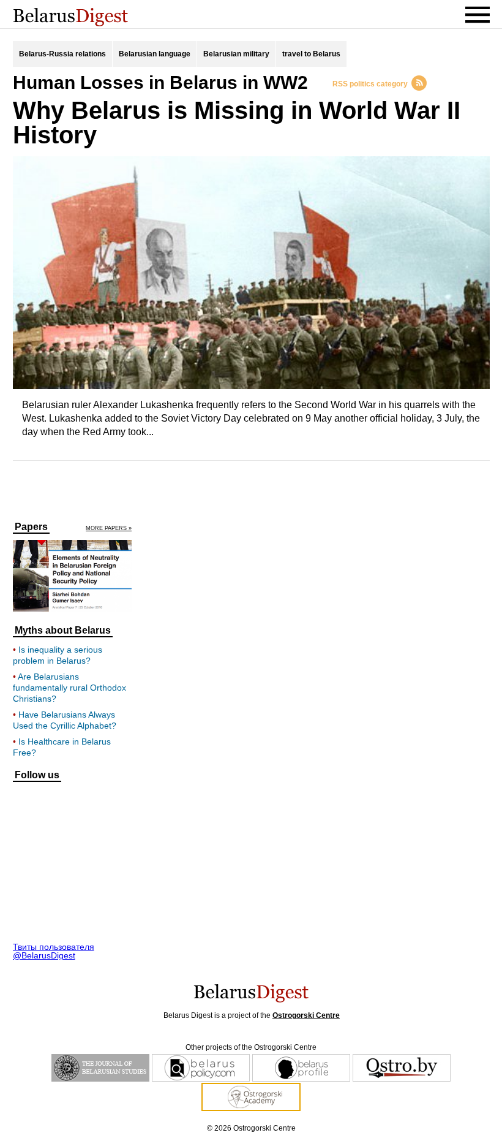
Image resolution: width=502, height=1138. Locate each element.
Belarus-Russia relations (62, 54)
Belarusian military (236, 54)
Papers (31, 527)
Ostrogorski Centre (306, 1015)
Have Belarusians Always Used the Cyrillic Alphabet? (64, 720)
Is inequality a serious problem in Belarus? (57, 655)
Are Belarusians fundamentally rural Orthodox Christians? (69, 688)
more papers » (109, 528)
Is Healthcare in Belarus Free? (62, 747)
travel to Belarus (311, 54)
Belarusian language (154, 54)
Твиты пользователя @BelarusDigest (53, 951)
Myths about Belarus (63, 630)
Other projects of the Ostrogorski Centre (251, 1047)
